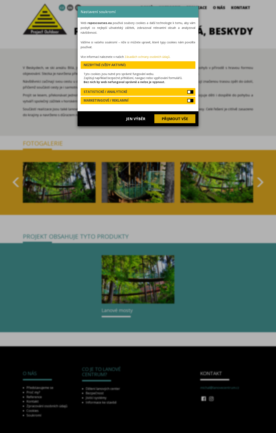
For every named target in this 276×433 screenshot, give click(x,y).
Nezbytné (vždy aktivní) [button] (105, 65)
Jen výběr (135, 118)
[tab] (138, 65)
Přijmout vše (175, 118)
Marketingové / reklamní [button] (106, 100)
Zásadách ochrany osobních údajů (147, 57)
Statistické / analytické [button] (105, 92)
